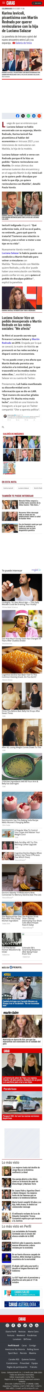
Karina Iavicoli (8, 488)
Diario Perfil (11, 1331)
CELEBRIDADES (7, 9)
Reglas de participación (17, 1367)
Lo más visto (10, 1162)
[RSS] (31, 1325)
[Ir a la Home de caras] (11, 4)
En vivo (38, 3)
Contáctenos (12, 1363)
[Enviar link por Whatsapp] (28, 116)
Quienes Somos (28, 1359)
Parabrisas (32, 1335)
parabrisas (22, 1089)
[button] (22, 64)
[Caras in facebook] (13, 1325)
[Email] (39, 116)
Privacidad (24, 1363)
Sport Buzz (13, 1353)
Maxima (32, 1353)
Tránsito (33, 1367)
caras (22, 1051)
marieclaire (22, 1013)
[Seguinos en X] (19, 1325)
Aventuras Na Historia (15, 1349)
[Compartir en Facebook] (17, 116)
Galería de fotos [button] (23, 42)
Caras (24, 1345)
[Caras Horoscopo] (22, 1306)
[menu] (3, 3)
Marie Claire (33, 1331)
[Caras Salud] (22, 1295)
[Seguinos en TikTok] (25, 1325)
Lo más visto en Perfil (16, 1226)
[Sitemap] (36, 1325)
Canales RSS (14, 1359)
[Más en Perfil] (16, 967)
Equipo (35, 1363)
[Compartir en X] (23, 116)
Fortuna (10, 1335)
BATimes (27, 1339)
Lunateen (17, 1339)
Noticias (22, 1331)
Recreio (23, 1353)
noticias (22, 974)
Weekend (21, 1335)
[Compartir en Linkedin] (34, 116)
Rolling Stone (33, 1349)
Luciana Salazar (10, 253)
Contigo (32, 1345)
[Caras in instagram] (7, 1325)
